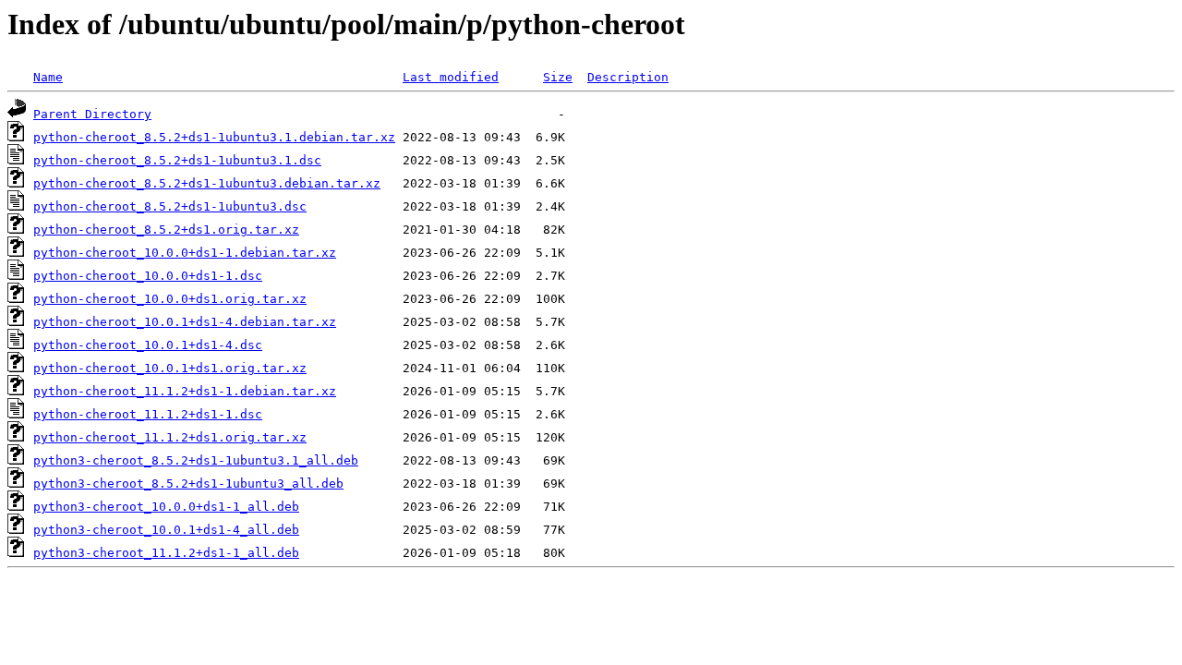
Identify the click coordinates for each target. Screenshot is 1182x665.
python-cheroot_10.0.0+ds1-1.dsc (147, 276)
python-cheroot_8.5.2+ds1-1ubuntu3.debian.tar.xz (206, 183)
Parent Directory (92, 114)
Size (558, 77)
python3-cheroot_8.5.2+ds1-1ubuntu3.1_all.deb (195, 460)
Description (628, 77)
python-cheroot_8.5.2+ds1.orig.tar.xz (166, 229)
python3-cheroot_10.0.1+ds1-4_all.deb (166, 530)
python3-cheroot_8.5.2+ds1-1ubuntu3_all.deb (188, 483)
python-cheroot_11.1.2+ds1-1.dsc (147, 414)
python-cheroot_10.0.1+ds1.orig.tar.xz (170, 368)
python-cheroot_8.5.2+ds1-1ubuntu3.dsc (170, 206)
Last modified (451, 77)
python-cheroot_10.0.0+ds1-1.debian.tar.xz (184, 253)
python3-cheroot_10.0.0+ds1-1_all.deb (166, 507)
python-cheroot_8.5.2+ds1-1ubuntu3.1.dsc (177, 160)
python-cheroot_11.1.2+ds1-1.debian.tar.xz (184, 391)
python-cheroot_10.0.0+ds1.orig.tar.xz (170, 299)
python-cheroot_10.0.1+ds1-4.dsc (147, 345)
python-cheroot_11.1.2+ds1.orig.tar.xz (170, 437)
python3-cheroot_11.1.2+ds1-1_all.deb (166, 553)
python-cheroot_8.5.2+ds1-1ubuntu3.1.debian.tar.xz (214, 137)
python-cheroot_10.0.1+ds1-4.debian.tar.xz (184, 322)
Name (48, 77)
